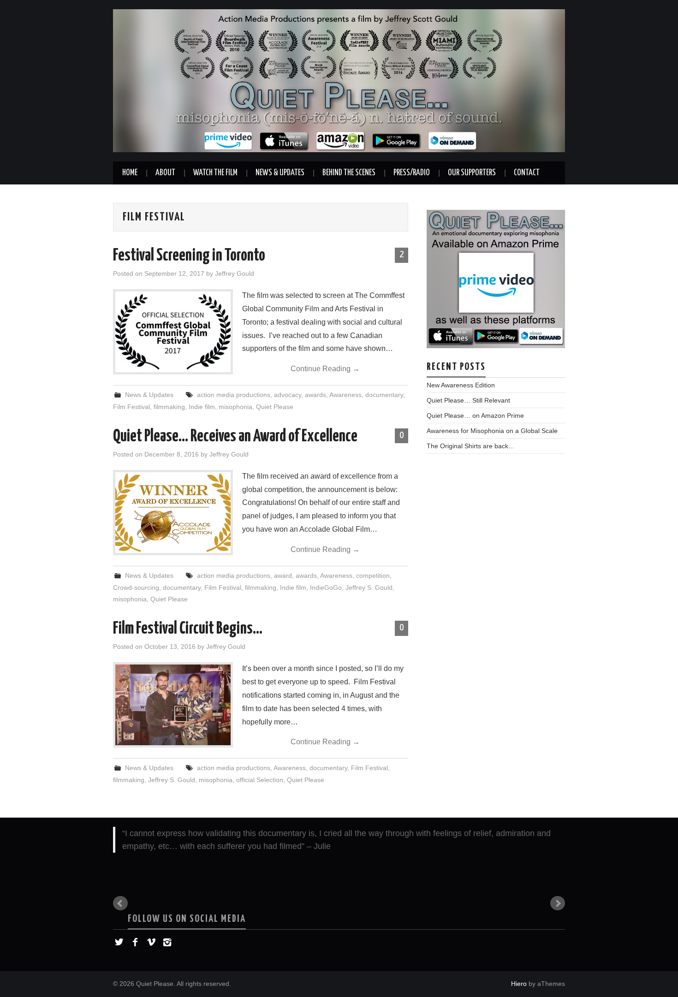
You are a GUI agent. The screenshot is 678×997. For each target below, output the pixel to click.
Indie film (202, 406)
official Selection (259, 779)
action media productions (233, 394)
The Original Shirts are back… (471, 446)
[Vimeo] (151, 942)
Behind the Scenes (348, 173)
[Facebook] (135, 942)
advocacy (287, 394)
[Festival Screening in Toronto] (173, 331)
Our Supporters (472, 173)
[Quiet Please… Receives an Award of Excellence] (173, 512)
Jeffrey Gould (234, 273)
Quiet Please (274, 406)
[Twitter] (119, 942)
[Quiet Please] (339, 80)
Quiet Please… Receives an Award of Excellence (235, 436)
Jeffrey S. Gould (369, 587)
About (165, 173)
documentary (384, 394)
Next (557, 903)
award (283, 575)
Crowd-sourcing (136, 587)
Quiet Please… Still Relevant (468, 400)
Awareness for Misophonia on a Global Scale (492, 430)
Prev (120, 903)
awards (315, 394)
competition (373, 575)
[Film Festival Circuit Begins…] (173, 705)
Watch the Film (215, 173)
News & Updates (280, 173)
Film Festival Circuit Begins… (187, 629)
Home (129, 173)
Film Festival (131, 406)
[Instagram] (167, 942)
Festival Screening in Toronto (189, 256)
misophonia (235, 406)
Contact (527, 173)
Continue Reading (325, 369)
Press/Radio (411, 173)
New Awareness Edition (461, 385)
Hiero (519, 983)
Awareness (345, 394)
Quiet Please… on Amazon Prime (475, 415)
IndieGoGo (326, 587)
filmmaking (169, 406)
